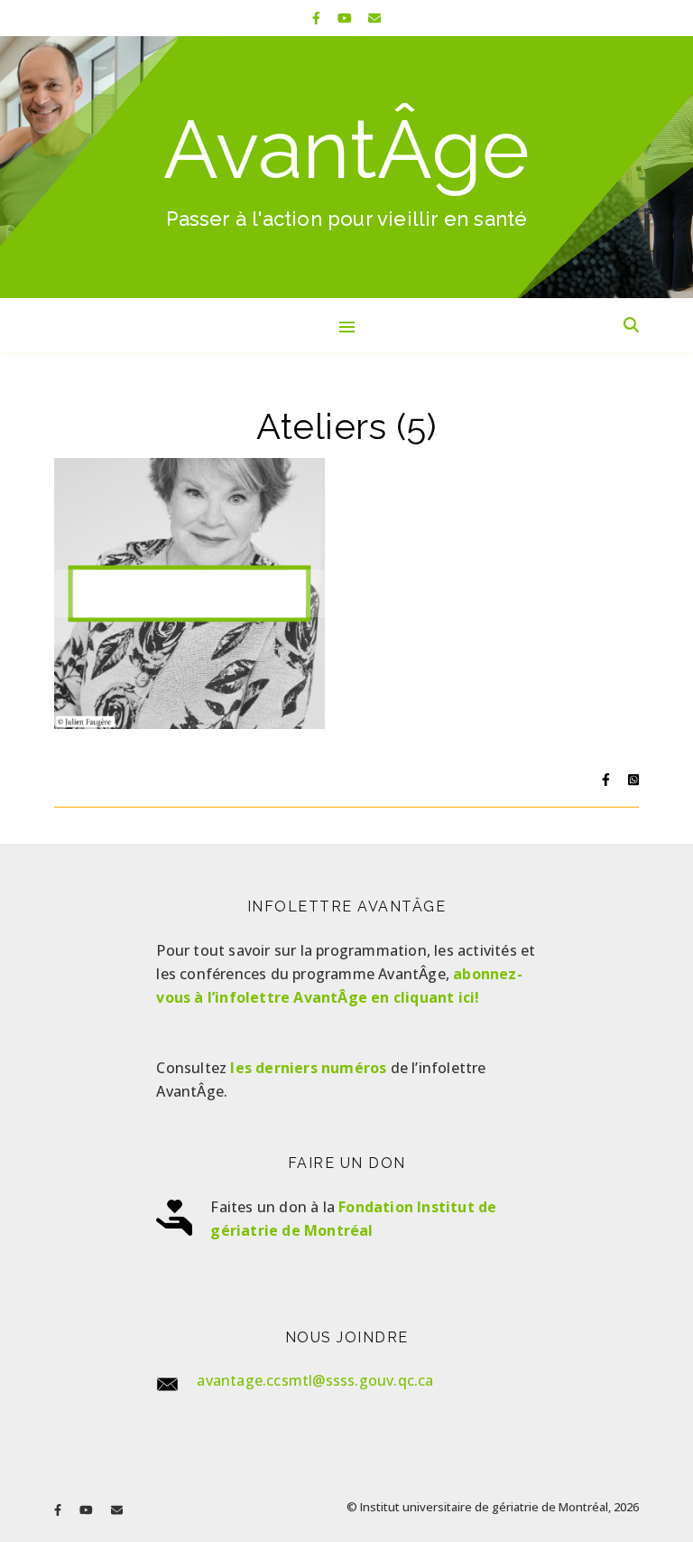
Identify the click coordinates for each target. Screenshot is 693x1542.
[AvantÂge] (346, 167)
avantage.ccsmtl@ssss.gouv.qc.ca (315, 1380)
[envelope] (374, 17)
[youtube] (346, 17)
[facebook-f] (318, 17)
